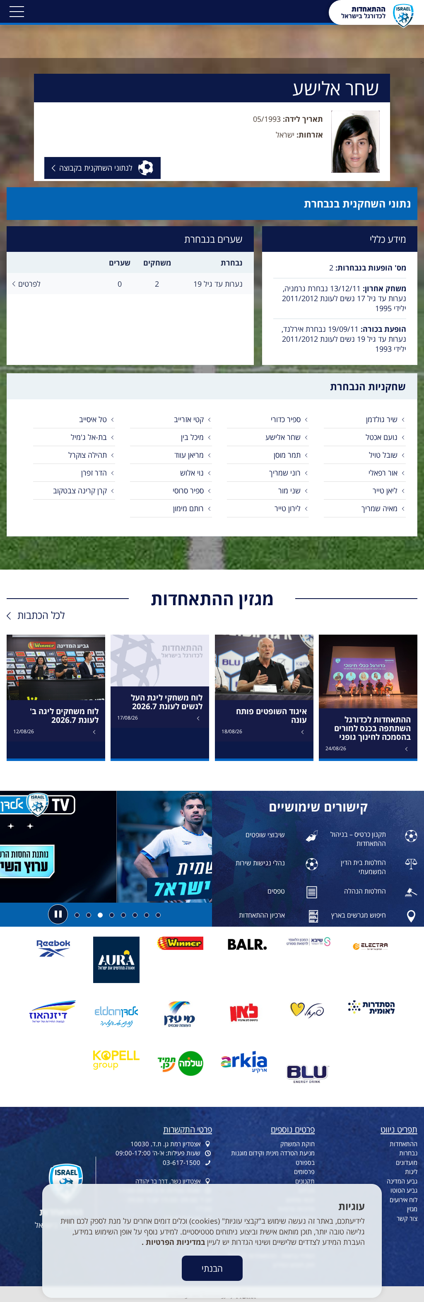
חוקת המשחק (297, 1144)
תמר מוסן (287, 455)
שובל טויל (383, 455)
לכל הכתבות (41, 615)
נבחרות (408, 1153)
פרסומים (304, 1171)
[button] (16, 11)
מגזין (412, 1209)
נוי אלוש (192, 473)
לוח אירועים (403, 1200)
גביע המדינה (402, 1181)
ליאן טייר (385, 490)
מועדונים (406, 1162)
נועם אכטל (382, 437)
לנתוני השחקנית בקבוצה (96, 170)
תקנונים (305, 1181)
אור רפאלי (383, 473)
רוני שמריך (285, 473)
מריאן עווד (189, 455)
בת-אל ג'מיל (89, 437)
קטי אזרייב (189, 419)
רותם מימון (188, 508)
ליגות (411, 1171)
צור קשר (407, 1218)
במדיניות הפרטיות (174, 1242)
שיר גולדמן (382, 419)
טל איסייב (93, 419)
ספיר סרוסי (188, 490)
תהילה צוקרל (87, 455)
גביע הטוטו (403, 1190)
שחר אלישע (283, 437)
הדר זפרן (94, 473)
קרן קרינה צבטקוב (80, 490)
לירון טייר (288, 508)
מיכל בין (192, 437)
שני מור (289, 490)
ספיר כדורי (286, 419)
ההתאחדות (403, 1144)
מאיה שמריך (379, 508)
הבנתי (212, 1268)
